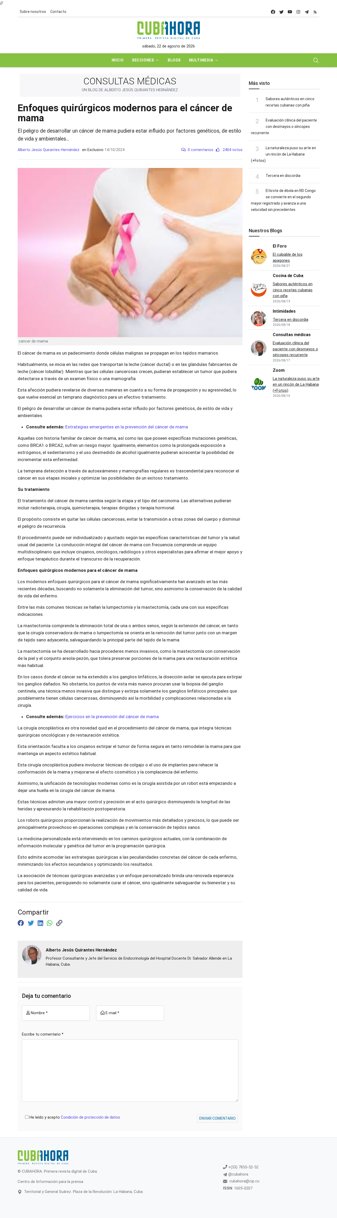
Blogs (174, 60)
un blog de (130, 90)
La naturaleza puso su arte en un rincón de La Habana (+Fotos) (283, 154)
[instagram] (298, 12)
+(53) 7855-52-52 (243, 1167)
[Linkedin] (41, 923)
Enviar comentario (217, 1118)
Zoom (279, 370)
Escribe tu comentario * (42, 1034)
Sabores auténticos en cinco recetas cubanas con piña (293, 290)
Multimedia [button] (201, 60)
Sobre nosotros (33, 11)
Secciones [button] (143, 60)
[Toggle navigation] (316, 60)
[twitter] (281, 12)
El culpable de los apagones (288, 257)
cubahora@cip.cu (244, 1181)
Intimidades (284, 311)
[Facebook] (22, 923)
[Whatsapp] (50, 923)
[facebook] (273, 12)
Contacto (58, 11)
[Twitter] (32, 923)
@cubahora (237, 1174)
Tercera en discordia (283, 175)
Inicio (117, 60)
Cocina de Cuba (288, 275)
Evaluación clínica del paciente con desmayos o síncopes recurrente (284, 126)
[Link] (59, 923)
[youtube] (290, 12)
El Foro (280, 246)
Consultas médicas (292, 334)
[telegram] (307, 12)
